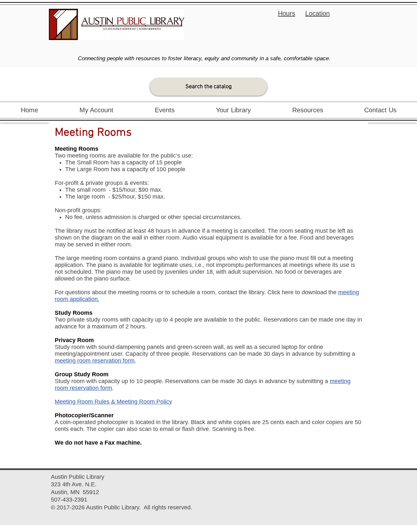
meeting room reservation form (95, 360)
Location (317, 13)
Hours (286, 13)
